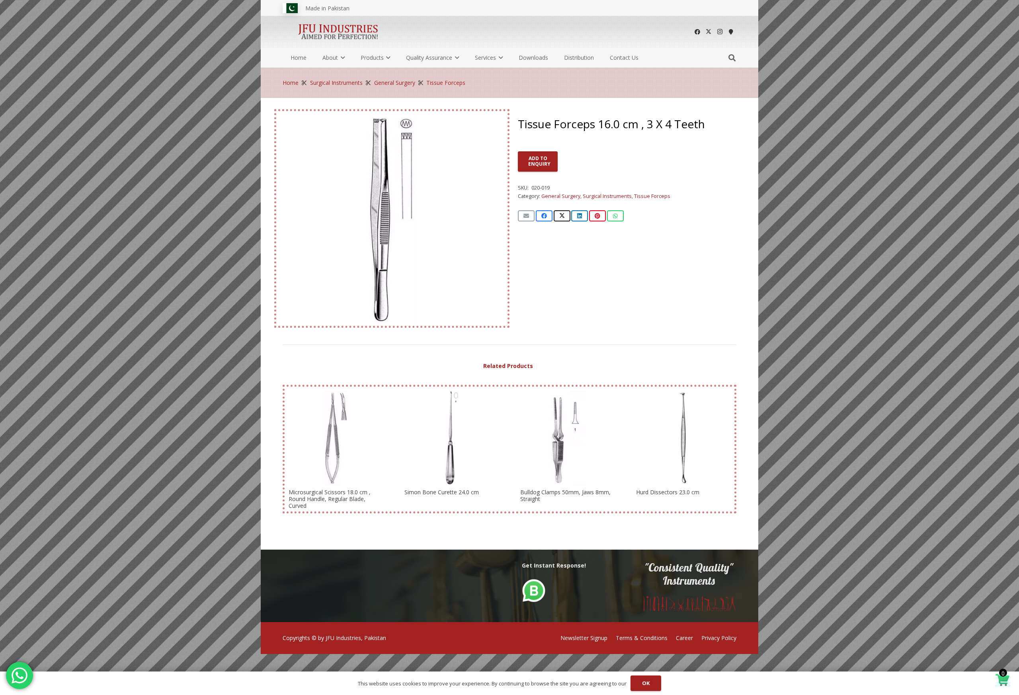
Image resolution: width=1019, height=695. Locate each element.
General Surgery (394, 82)
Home (291, 82)
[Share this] (544, 215)
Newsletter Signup (583, 638)
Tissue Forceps (445, 82)
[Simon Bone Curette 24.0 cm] (451, 438)
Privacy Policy (718, 638)
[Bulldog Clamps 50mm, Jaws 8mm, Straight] (567, 438)
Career (684, 638)
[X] (708, 31)
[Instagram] (719, 31)
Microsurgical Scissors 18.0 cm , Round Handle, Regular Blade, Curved (330, 498)
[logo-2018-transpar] (338, 32)
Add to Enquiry (539, 161)
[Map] (730, 31)
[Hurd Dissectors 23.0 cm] (683, 438)
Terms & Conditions (642, 638)
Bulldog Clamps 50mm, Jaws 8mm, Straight (565, 495)
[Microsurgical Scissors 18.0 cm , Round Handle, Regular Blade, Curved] (336, 438)
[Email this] (526, 215)
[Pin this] (597, 215)
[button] (341, 58)
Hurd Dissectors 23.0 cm (667, 492)
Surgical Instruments (336, 82)
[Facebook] (697, 31)
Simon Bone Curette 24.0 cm (441, 492)
